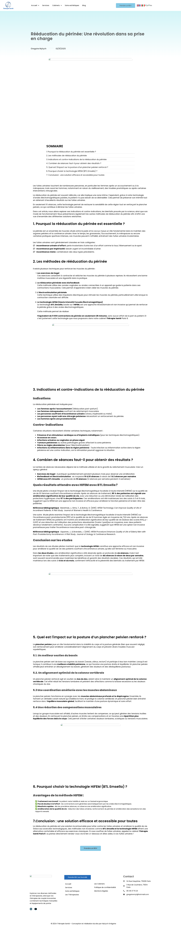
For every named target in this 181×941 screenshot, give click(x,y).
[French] (141, 5)
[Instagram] (31, 909)
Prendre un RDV (125, 5)
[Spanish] (150, 5)
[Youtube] (35, 909)
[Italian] (143, 5)
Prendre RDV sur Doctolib (77, 877)
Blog (84, 5)
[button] (35, 5)
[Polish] (146, 5)
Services (45, 5)
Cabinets (56, 5)
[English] (138, 5)
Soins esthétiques (72, 5)
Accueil (34, 5)
